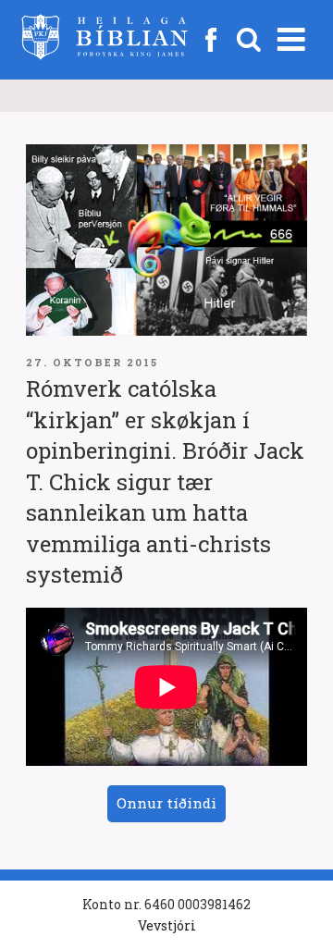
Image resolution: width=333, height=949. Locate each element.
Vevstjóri (167, 925)
